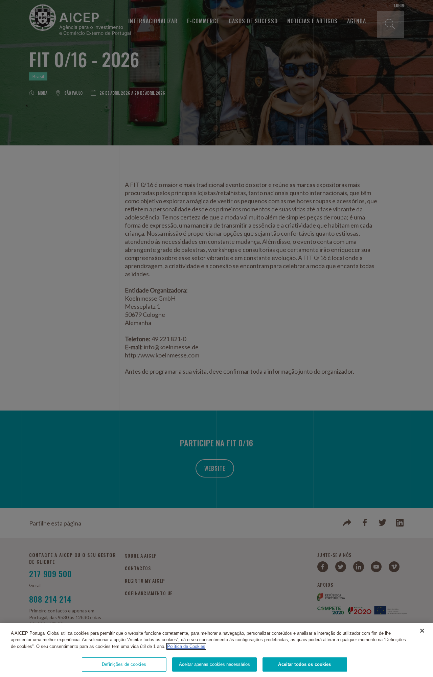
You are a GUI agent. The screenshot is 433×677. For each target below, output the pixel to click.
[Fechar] (422, 630)
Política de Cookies (186, 646)
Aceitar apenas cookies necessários (214, 664)
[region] (216, 650)
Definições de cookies (124, 664)
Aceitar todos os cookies (304, 664)
